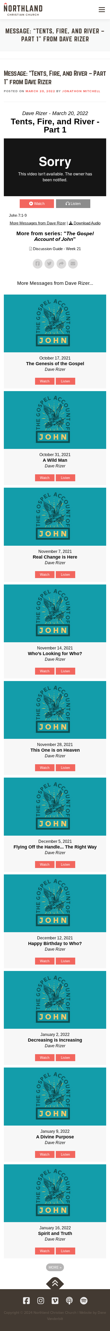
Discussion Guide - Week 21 (57, 249)
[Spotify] (83, 1301)
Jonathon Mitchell (81, 91)
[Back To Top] (55, 1284)
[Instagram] (41, 1301)
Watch (39, 203)
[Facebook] (26, 1301)
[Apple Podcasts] (69, 1301)
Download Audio (87, 223)
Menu (101, 9)
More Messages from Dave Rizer (38, 223)
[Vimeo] (55, 1301)
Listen (76, 203)
